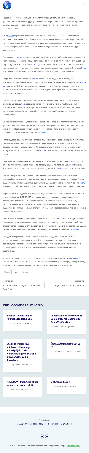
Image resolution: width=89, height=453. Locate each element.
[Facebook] (42, 436)
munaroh (13, 323)
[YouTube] (47, 436)
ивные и (64, 168)
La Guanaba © (73, 446)
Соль (35, 64)
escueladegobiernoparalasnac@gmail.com (52, 424)
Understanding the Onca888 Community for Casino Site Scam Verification (67, 319)
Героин (16, 272)
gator (12, 390)
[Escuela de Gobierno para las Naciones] (7, 5)
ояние (43, 132)
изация (10, 36)
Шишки (25, 272)
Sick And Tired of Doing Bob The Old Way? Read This (22, 285)
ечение (7, 197)
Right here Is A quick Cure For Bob (70, 283)
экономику (74, 229)
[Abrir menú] (84, 5)
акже (36, 79)
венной (76, 258)
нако (69, 165)
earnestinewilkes (60, 327)
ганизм (19, 57)
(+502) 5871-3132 (25, 424)
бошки (7, 272)
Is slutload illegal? (60, 382)
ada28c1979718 (59, 352)
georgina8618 (15, 365)
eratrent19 (57, 386)
